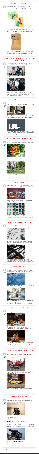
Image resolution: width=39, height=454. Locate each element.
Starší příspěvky (5, 449)
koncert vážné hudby (27, 328)
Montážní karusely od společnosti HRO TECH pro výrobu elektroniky (20, 59)
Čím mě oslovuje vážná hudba (19, 308)
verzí (31, 388)
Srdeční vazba (19, 182)
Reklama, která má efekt (19, 396)
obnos (15, 95)
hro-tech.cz (27, 92)
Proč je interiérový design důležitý (19, 3)
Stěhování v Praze (14, 133)
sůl (27, 287)
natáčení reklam (32, 424)
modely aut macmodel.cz (13, 392)
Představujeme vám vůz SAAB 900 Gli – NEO (19, 350)
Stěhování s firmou (19, 100)
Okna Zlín (22, 217)
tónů (28, 342)
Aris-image (4, 0)
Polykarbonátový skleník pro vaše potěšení (19, 138)
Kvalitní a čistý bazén (19, 266)
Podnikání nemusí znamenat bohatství (19, 222)
